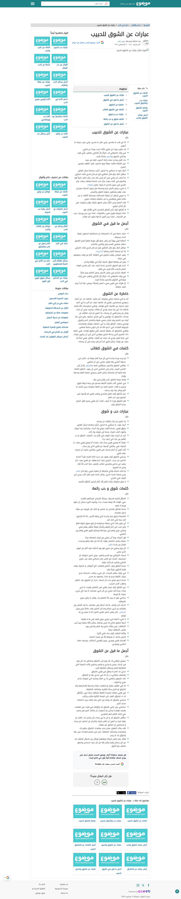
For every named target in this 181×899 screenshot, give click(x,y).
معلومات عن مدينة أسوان (57, 317)
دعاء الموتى (63, 294)
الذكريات (99, 251)
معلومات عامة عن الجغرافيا (56, 313)
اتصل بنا (42, 884)
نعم (104, 782)
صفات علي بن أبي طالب (58, 303)
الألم (111, 545)
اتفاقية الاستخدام (38, 888)
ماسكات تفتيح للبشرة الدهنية (55, 327)
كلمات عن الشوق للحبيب (140, 94)
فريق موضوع (40, 893)
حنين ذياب (121, 41)
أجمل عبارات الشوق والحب (142, 116)
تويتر (124, 792)
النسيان (122, 612)
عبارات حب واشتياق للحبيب (141, 101)
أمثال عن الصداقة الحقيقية (56, 308)
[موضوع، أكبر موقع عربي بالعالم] (143, 3)
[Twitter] (143, 885)
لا (97, 782)
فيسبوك (133, 792)
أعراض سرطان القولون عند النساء (54, 337)
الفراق (89, 365)
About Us (64, 893)
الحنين (108, 156)
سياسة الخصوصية (61, 888)
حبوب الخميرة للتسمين (58, 298)
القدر (78, 471)
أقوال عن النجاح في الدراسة (56, 332)
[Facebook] (148, 885)
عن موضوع (64, 884)
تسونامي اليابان (61, 322)
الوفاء (90, 185)
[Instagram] (138, 885)
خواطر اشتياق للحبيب (142, 109)
